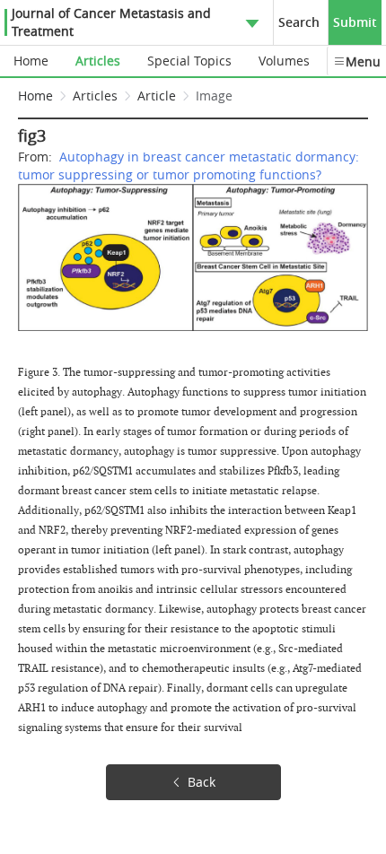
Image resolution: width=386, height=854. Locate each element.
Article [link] (156, 95)
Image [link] (214, 95)
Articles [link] (95, 95)
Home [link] (35, 95)
